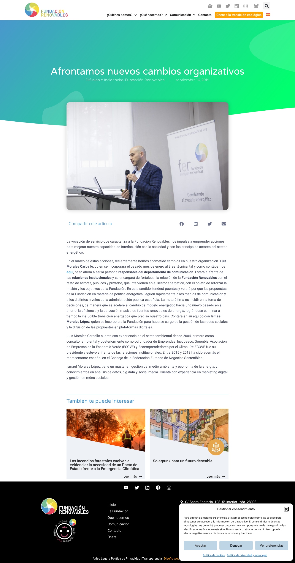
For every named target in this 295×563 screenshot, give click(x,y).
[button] (286, 509)
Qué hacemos (118, 517)
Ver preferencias (272, 545)
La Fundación (118, 511)
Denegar (236, 545)
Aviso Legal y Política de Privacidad (116, 558)
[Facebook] (158, 488)
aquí (70, 272)
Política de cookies (214, 555)
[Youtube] (219, 6)
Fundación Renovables (145, 80)
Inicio (112, 504)
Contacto (114, 530)
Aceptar (200, 545)
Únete (112, 537)
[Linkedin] (237, 6)
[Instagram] (245, 6)
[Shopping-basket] (210, 6)
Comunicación (119, 524)
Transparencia (152, 558)
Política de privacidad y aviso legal (247, 555)
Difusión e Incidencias (105, 80)
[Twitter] (228, 6)
